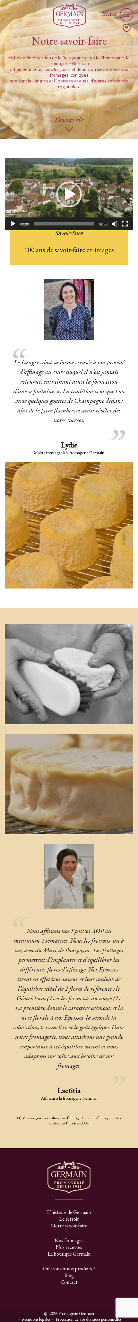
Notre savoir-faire (69, 1225)
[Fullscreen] (125, 224)
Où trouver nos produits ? (69, 1268)
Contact (69, 1282)
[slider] (64, 223)
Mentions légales (36, 1319)
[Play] (13, 224)
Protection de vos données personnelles (88, 1319)
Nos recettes (69, 1247)
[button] (69, 194)
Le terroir (69, 1219)
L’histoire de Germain (69, 1212)
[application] (69, 194)
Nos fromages (69, 1240)
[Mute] (114, 224)
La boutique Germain (69, 1253)
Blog (69, 1275)
